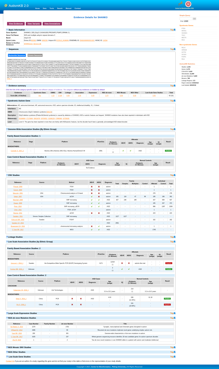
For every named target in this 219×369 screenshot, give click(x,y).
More (183, 40)
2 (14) (60, 95)
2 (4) (79, 95)
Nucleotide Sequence (17, 55)
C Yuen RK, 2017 (17, 229)
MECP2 (184, 37)
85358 (33, 40)
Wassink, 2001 (18, 193)
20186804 (22, 118)
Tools (52, 8)
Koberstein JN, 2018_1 (21, 290)
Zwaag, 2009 (18, 203)
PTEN (183, 28)
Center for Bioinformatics (101, 367)
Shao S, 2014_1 (21, 299)
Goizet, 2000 (18, 190)
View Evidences (16, 24)
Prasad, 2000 (17, 186)
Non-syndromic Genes (188, 44)
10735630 (66, 118)
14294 (105, 40)
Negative (169, 263)
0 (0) (68, 95)
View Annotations (52, 24)
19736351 (44, 118)
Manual (68, 8)
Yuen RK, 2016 (17, 333)
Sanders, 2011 (18, 216)
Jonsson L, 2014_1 (17, 263)
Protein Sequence (35, 55)
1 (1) (52, 95)
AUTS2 (184, 52)
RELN (183, 47)
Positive (168, 151)
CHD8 (186, 21)
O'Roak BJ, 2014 (16, 330)
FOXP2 (184, 56)
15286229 (51, 118)
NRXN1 (184, 30)
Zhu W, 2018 (17, 340)
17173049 (29, 118)
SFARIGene (28, 44)
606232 (49, 112)
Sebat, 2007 (18, 196)
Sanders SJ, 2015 (18, 223)
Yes (39, 95)
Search (60, 8)
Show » (9, 79)
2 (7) (106, 95)
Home (37, 8)
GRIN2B (184, 50)
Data (44, 8)
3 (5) (154, 95)
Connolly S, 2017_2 (17, 151)
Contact (78, 8)
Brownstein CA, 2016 (18, 226)
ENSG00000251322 (87, 40)
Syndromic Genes (186, 25)
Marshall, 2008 (18, 200)
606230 (44, 40)
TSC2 (183, 35)
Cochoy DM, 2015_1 (17, 269)
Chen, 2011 (18, 210)
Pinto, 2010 (18, 206)
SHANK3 (184, 33)
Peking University (119, 367)
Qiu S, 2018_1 (21, 304)
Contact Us (10, 361)
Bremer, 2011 (17, 213)
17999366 (58, 118)
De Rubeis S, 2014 (16, 327)
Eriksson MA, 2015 (18, 220)
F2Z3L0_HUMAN (62, 40)
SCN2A (184, 54)
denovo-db (37, 44)
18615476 (37, 118)
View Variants (33, 24)
